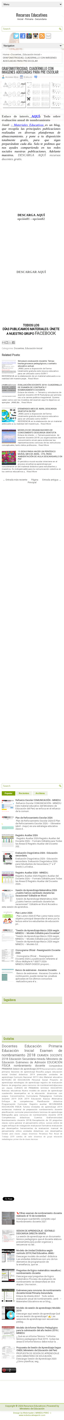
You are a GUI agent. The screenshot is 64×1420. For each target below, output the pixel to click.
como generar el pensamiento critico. (27, 1123)
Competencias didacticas (16, 1117)
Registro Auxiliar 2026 (26, 835)
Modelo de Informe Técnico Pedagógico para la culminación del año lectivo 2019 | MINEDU (37, 1330)
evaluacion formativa (41, 1125)
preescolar (42, 1074)
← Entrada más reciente (15, 479)
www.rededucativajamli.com (32, 1415)
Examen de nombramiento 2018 (32, 1052)
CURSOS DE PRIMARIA (26, 1088)
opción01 (23, 219)
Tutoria (26, 1107)
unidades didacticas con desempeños (42, 1131)
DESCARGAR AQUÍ (31, 272)
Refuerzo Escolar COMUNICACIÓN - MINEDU (38, 800)
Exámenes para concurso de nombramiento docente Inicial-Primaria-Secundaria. (38, 1291)
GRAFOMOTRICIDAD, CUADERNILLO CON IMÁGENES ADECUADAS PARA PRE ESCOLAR (30, 70)
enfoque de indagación (19, 1125)
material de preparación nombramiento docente (37, 1109)
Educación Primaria (43, 1046)
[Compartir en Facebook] (13, 342)
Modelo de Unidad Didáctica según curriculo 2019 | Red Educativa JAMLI (35, 1252)
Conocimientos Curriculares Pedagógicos (31, 1096)
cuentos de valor (24, 1136)
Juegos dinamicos (30, 1134)
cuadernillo (7, 1093)
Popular (8, 793)
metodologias (7, 1139)
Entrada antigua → (51, 479)
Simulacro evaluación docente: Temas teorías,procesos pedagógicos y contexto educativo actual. (37, 363)
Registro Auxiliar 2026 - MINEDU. (32, 872)
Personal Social (40, 1080)
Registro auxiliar (38, 1104)
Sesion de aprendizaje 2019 (27, 1068)
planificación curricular (13, 1112)
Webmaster (28, 1413)
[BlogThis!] (7, 342)
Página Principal (33, 481)
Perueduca (43, 1134)
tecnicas (34, 1139)
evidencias (7, 1109)
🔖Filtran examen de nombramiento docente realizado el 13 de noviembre (39, 1214)
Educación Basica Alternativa (46, 1098)
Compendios (55, 1065)
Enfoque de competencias (17, 1101)
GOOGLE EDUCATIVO (51, 1088)
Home (6, 54)
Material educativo (53, 1077)
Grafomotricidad (54, 1117)
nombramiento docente (29, 1065)
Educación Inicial (31, 54)
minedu (40, 1059)
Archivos (40, 793)
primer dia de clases (22, 1139)
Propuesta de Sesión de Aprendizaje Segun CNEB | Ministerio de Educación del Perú (38, 1349)
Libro (41, 1077)
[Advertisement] (31, 188)
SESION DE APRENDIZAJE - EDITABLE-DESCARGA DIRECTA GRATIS (35, 1232)
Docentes (16, 54)
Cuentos (38, 1117)
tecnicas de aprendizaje (51, 1112)
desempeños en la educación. (30, 1093)
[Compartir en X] (10, 342)
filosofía (40, 1072)
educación (58, 1136)
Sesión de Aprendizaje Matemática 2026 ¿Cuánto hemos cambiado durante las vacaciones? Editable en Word (36, 893)
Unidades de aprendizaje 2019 (46, 1107)
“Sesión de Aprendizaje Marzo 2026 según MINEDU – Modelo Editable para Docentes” (37, 931)
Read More (33, 378)
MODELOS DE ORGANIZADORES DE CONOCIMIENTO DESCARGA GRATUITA (37, 431)
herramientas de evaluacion (34, 1128)
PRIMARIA (7, 1068)
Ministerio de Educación (32, 1408)
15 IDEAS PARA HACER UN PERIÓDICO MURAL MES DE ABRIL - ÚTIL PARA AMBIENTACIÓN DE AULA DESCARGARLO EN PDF (40, 455)
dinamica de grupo (43, 1136)
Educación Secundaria (22, 1059)
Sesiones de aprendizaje (23, 1072)
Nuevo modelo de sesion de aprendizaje (42, 1090)
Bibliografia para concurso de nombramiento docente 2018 (32, 1115)
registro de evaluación (51, 1082)
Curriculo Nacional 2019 (26, 1077)
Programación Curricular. (14, 1104)
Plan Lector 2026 (23, 912)
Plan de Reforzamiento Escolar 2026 (33, 817)
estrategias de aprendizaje (26, 1082)
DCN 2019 (23, 1098)
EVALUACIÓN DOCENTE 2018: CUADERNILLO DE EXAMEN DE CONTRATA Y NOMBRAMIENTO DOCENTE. (40, 387)
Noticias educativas (11, 1090)
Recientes (24, 793)
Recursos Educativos (31, 14)
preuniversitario (31, 1112)
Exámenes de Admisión (31, 1062)
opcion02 (39, 219)
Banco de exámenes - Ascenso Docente (36, 970)
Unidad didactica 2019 (22, 1074)
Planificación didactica (49, 1101)
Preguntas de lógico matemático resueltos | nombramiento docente (38, 1271)
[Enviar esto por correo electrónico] (3, 342)
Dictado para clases (11, 1134)
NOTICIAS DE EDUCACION (16, 1080)
